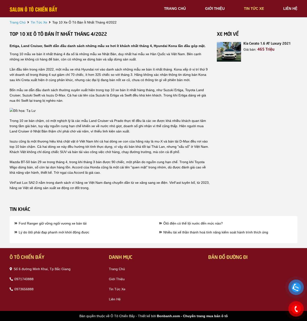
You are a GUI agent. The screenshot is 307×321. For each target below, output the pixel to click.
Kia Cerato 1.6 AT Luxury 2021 (267, 43)
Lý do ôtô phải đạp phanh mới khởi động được (53, 232)
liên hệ (290, 8)
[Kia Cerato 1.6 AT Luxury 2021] (229, 52)
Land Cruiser (99, 121)
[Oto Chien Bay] (34, 8)
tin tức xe (254, 8)
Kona (178, 69)
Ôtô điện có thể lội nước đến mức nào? (192, 223)
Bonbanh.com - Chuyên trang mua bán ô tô (192, 316)
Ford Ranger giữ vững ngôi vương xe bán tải (52, 223)
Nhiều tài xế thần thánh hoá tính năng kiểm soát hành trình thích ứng (215, 232)
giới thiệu (215, 8)
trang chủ (175, 8)
